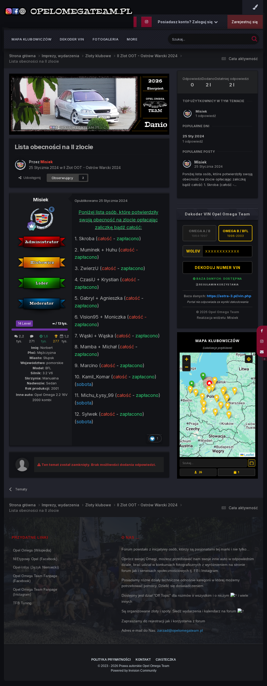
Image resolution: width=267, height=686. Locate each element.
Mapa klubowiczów (31, 39)
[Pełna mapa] (251, 463)
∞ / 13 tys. (60, 323)
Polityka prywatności (111, 659)
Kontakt (143, 659)
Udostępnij (31, 177)
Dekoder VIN (72, 39)
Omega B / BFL (235, 233)
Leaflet (249, 454)
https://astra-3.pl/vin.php (229, 296)
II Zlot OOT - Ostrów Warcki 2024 (92, 167)
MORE (132, 39)
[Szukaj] (254, 38)
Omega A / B (199, 233)
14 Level (24, 323)
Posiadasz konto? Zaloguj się (186, 22)
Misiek (40, 199)
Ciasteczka (166, 659)
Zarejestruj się (245, 22)
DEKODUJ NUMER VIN (217, 267)
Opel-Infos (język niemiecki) (36, 567)
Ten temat (234, 39)
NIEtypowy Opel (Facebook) (35, 559)
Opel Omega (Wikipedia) (32, 550)
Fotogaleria (106, 39)
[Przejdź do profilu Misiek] (20, 165)
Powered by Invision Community (133, 670)
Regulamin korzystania (218, 284)
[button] (203, 376)
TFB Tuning (22, 603)
